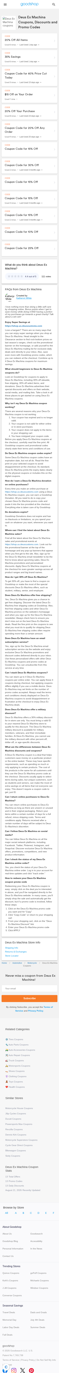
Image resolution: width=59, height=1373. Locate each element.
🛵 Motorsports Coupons (17, 1066)
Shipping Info (11, 948)
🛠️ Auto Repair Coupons (17, 1055)
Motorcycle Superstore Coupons (21, 1140)
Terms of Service (11, 1360)
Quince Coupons (11, 1273)
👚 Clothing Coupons (15, 1076)
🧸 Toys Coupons (14, 1081)
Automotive (17, 963)
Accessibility (36, 1241)
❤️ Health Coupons (15, 1087)
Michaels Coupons (39, 1280)
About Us (7, 1233)
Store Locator (12, 955)
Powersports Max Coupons (18, 1124)
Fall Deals (7, 1335)
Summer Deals (37, 1327)
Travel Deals (9, 1312)
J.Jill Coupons (9, 1288)
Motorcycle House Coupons (19, 1108)
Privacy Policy (35, 1010)
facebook (5, 1369)
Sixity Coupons (12, 1156)
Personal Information (13, 1248)
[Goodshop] (30, 4)
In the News (36, 1248)
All (6, 1213)
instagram (13, 1369)
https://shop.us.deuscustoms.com (23, 326)
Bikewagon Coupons (15, 1150)
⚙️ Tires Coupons (14, 1039)
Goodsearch (36, 1233)
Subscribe (29, 998)
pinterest (31, 1369)
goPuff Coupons (38, 1273)
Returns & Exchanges (16, 951)
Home (4, 963)
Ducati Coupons (13, 1119)
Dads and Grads (38, 1312)
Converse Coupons (12, 1295)
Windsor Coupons (39, 1288)
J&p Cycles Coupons (15, 1113)
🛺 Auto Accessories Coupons (20, 1050)
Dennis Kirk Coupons (15, 1134)
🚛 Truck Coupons (14, 1060)
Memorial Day (9, 1320)
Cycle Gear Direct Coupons (19, 1145)
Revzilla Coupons (14, 1129)
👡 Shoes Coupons (15, 1071)
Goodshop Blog (10, 1241)
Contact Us (8, 1256)
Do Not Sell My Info (46, 1360)
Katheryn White (24, 298)
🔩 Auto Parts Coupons (16, 1044)
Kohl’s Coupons (10, 1280)
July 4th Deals (37, 1320)
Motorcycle (32, 963)
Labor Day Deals (11, 1327)
